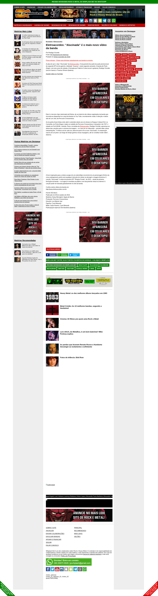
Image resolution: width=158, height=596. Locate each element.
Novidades (49, 41)
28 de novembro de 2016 (62, 57)
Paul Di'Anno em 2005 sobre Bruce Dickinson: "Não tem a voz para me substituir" (31, 252)
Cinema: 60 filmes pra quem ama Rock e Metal (79, 319)
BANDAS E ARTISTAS (127, 25)
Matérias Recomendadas (25, 240)
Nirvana (138, 69)
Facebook (104, 265)
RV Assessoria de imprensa (59, 55)
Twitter (61, 268)
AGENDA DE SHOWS (41, 25)
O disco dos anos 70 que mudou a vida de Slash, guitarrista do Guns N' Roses (26, 205)
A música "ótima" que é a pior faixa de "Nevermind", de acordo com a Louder (25, 188)
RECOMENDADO (80, 530)
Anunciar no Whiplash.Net (123, 86)
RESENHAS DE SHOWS (77, 25)
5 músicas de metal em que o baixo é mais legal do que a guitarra (30, 105)
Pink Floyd (133, 72)
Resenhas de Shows (121, 49)
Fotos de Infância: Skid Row (72, 357)
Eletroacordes (58, 41)
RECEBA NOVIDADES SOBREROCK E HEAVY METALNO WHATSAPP (6, 589)
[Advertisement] (61, 156)
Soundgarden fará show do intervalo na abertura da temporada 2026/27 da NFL (30, 133)
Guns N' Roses (134, 57)
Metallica (120, 69)
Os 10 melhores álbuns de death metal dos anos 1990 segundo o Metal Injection (31, 71)
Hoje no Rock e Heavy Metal (124, 44)
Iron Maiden (131, 60)
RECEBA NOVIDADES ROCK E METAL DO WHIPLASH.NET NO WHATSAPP (79, 2)
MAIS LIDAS (78, 533)
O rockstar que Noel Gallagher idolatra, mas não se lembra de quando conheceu (27, 154)
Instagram (51, 268)
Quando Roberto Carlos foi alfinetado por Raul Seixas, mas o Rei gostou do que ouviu (32, 259)
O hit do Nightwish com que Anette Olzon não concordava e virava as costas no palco (31, 119)
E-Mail (92, 268)
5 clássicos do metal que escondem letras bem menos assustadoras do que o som (28, 184)
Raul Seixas (120, 75)
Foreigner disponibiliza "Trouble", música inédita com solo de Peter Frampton (26, 145)
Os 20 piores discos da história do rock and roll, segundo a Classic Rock (32, 43)
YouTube (70, 268)
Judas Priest (120, 63)
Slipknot (126, 78)
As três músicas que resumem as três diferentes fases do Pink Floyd (31, 78)
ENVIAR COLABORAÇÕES (47, 7)
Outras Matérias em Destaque (27, 141)
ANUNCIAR (31, 7)
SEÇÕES (109, 25)
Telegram (94, 265)
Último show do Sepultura (123, 35)
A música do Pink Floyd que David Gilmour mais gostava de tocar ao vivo (32, 84)
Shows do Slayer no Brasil (123, 38)
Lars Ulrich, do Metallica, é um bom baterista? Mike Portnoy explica (81, 333)
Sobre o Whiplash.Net (122, 84)
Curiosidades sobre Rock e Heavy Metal (127, 46)
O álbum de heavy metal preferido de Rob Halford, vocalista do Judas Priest (29, 98)
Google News (81, 268)
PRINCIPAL (78, 528)
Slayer (118, 78)
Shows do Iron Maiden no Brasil (125, 36)
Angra (124, 54)
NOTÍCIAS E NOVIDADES (23, 25)
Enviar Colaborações (121, 87)
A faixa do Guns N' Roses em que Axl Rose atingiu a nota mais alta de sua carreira (32, 57)
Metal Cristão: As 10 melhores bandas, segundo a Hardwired (81, 307)
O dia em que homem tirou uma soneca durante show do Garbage (25, 201)
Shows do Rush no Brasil (123, 39)
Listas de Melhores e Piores (123, 51)
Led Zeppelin (120, 66)
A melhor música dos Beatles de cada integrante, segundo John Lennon (31, 91)
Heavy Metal (120, 60)
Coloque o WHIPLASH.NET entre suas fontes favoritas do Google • (92, 260)
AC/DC (118, 54)
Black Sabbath (121, 57)
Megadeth (131, 66)
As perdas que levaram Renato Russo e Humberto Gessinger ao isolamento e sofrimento (81, 346)
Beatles (132, 54)
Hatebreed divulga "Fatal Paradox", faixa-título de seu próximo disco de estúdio (27, 158)
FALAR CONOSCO (108, 7)
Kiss (129, 63)
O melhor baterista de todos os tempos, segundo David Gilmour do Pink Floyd (31, 36)
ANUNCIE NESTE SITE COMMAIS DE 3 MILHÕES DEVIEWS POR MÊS (151, 589)
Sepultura (131, 75)
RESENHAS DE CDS (59, 25)
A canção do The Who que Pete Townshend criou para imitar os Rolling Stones (31, 112)
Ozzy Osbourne (121, 72)
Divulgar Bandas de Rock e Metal (125, 89)
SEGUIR (97, 7)
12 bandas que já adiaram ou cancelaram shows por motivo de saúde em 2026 (26, 175)
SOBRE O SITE (19, 7)
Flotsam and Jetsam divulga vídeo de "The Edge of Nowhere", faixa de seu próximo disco (27, 167)
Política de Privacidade (68, 556)
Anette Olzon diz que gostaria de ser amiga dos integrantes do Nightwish (26, 163)
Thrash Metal (121, 81)
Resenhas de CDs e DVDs (123, 48)
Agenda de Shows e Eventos (124, 45)
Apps (99, 268)
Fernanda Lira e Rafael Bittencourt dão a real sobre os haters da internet (31, 245)
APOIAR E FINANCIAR (84, 7)
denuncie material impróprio (92, 554)
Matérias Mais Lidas (23, 31)
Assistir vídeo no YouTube (54, 74)
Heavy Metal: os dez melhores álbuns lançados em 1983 (83, 293)
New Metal (129, 69)
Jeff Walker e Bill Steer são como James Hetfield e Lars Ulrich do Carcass (26, 197)
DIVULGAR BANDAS (66, 7)
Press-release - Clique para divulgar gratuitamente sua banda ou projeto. (69, 60)
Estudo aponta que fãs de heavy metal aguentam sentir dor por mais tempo (31, 126)
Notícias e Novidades (121, 42)
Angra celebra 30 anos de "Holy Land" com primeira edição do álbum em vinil (31, 64)
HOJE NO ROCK (93, 25)
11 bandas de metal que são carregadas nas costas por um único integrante (31, 50)
